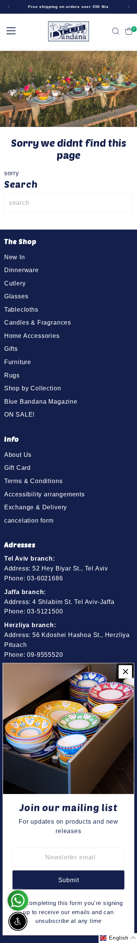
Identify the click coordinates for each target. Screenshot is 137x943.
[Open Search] (115, 31)
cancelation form (29, 520)
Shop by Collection (32, 388)
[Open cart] (129, 31)
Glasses (16, 296)
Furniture (17, 361)
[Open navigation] (11, 31)
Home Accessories (32, 335)
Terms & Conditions (33, 480)
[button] (118, 938)
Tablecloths (21, 309)
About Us (18, 454)
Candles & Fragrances (37, 322)
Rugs (12, 375)
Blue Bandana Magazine (41, 401)
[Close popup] (125, 671)
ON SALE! (19, 414)
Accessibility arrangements (44, 494)
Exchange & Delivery (35, 507)
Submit (68, 879)
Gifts (11, 348)
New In (14, 257)
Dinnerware (21, 269)
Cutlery (15, 283)
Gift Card (17, 467)
